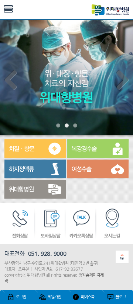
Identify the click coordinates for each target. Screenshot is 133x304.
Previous (11, 81)
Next (122, 81)
